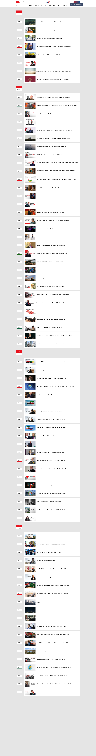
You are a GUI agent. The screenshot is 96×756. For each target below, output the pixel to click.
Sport (42, 5)
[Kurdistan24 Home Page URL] (48, 2)
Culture (58, 5)
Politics (30, 5)
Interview (65, 5)
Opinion (46, 5)
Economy (37, 5)
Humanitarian (52, 5)
